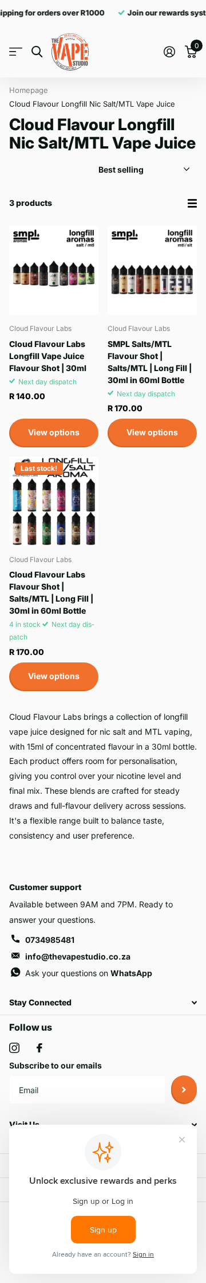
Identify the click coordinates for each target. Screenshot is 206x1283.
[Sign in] (169, 51)
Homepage (28, 90)
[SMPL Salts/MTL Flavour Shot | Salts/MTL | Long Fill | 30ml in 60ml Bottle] (152, 270)
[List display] (192, 203)
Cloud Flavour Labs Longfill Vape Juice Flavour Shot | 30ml (47, 356)
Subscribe (184, 1089)
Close (103, 1003)
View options (54, 432)
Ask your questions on (88, 973)
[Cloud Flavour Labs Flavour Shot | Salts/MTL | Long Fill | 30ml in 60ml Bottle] (53, 501)
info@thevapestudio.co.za (77, 956)
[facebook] (39, 1047)
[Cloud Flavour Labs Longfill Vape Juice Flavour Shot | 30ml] (53, 270)
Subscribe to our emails (55, 1065)
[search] (36, 52)
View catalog (15, 52)
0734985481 (49, 940)
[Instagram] (14, 1048)
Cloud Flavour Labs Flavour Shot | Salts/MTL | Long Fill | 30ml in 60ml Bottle (51, 592)
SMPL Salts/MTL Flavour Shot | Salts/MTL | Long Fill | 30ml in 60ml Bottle (150, 362)
